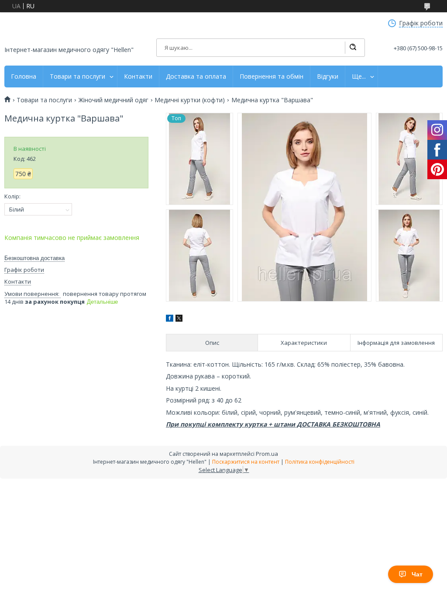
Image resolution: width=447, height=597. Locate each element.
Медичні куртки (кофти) (190, 100)
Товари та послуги (77, 76)
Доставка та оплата (196, 76)
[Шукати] (353, 48)
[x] (178, 319)
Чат (417, 574)
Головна (23, 76)
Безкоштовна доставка (34, 258)
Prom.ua (267, 454)
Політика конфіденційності (319, 461)
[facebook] (169, 319)
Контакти (138, 76)
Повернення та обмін (271, 76)
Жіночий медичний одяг (113, 100)
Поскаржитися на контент (245, 461)
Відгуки (327, 76)
